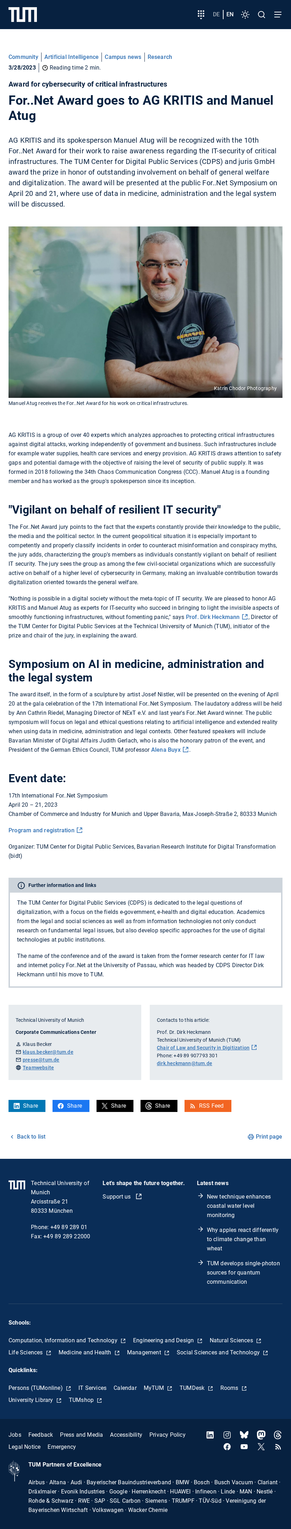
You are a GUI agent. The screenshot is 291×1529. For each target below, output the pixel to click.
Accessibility (126, 1434)
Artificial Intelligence (71, 57)
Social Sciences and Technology (219, 1352)
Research (160, 57)
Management (145, 1352)
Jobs (15, 1434)
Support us (117, 1196)
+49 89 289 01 (69, 1227)
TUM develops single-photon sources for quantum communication (243, 1272)
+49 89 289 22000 (66, 1236)
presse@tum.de (41, 1060)
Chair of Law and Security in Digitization (203, 1048)
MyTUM (154, 1388)
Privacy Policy (167, 1434)
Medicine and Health (86, 1352)
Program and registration (42, 830)
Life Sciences (26, 1352)
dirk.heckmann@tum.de (184, 1063)
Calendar (125, 1388)
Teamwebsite (38, 1067)
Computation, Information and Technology (64, 1340)
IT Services (92, 1388)
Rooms (230, 1388)
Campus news (123, 57)
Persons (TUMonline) (36, 1388)
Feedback (40, 1434)
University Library (32, 1400)
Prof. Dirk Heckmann (213, 617)
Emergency (62, 1446)
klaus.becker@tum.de (48, 1052)
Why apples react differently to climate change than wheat (243, 1239)
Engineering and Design (164, 1340)
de (216, 14)
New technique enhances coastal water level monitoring (239, 1205)
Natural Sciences (232, 1340)
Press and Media (81, 1434)
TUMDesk (193, 1388)
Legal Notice (24, 1446)
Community (23, 57)
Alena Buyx (166, 749)
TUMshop (82, 1400)
